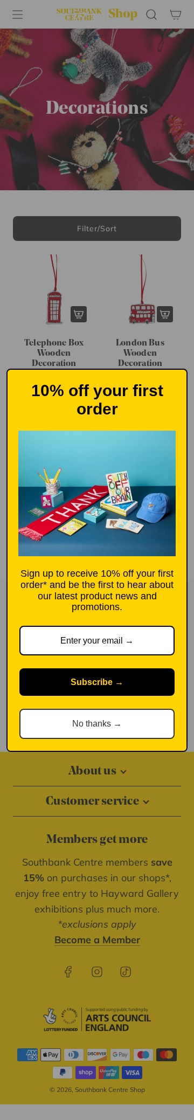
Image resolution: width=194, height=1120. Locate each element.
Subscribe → (97, 682)
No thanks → (97, 723)
